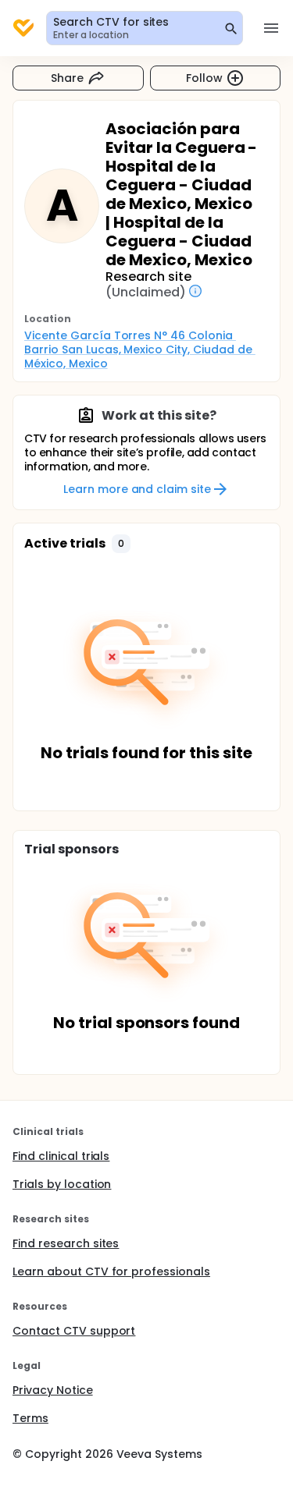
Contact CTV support (74, 1331)
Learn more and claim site (137, 489)
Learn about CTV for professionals (111, 1271)
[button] (121, 543)
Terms (30, 1418)
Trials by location (62, 1184)
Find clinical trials (61, 1156)
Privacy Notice (53, 1390)
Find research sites (66, 1243)
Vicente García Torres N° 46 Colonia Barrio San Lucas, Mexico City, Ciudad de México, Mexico (139, 349)
